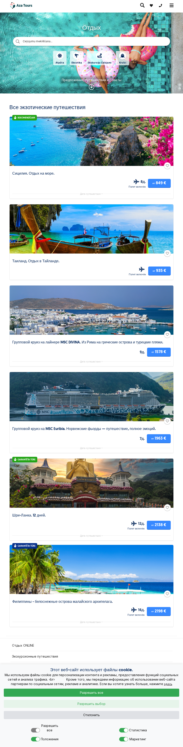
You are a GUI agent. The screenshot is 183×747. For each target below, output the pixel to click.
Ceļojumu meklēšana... (37, 41)
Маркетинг (137, 739)
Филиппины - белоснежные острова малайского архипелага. (62, 602)
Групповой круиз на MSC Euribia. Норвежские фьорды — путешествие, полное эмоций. (84, 429)
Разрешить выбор (91, 704)
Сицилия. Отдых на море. (33, 174)
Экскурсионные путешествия (35, 656)
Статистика (138, 730)
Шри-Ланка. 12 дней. (29, 515)
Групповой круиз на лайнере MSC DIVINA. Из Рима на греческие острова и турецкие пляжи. (87, 342)
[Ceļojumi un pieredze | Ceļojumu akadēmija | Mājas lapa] (25, 6)
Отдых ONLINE (23, 645)
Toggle (35, 730)
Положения (49, 739)
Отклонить (91, 715)
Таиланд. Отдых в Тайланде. (35, 261)
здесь (168, 684)
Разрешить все (91, 692)
